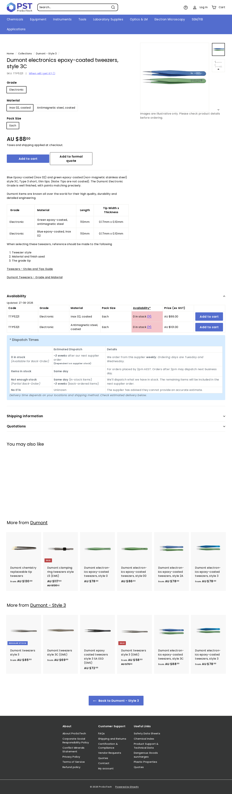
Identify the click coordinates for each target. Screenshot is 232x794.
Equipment (38, 19)
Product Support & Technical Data (146, 745)
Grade (12, 83)
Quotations (16, 426)
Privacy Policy (71, 756)
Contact (104, 763)
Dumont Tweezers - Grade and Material (35, 277)
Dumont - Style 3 (46, 53)
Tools (82, 19)
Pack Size (14, 118)
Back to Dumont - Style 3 (118, 700)
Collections (25, 53)
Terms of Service (74, 762)
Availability (16, 296)
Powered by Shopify (127, 786)
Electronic (16, 90)
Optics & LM (139, 19)
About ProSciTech (74, 733)
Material (13, 100)
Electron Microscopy (170, 19)
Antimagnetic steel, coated (56, 108)
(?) (149, 316)
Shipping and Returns (112, 738)
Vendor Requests (109, 753)
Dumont (39, 523)
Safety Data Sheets (147, 733)
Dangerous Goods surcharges (146, 754)
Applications (16, 29)
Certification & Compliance (108, 745)
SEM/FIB (197, 19)
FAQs (101, 733)
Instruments (62, 19)
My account (106, 768)
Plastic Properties (145, 762)
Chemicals (15, 19)
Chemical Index (144, 738)
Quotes (103, 758)
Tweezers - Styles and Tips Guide (30, 269)
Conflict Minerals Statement (74, 749)
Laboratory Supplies (108, 19)
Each (12, 125)
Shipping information (25, 416)
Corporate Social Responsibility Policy (76, 740)
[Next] (218, 109)
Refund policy (71, 767)
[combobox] (77, 7)
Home (10, 53)
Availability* (142, 308)
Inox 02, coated (20, 108)
